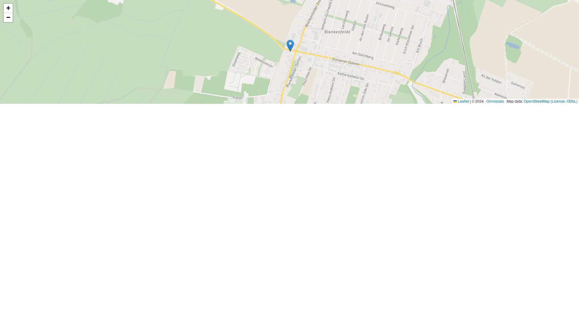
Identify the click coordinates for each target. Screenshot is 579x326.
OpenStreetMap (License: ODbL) (550, 101)
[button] (290, 46)
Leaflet (463, 101)
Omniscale (495, 101)
